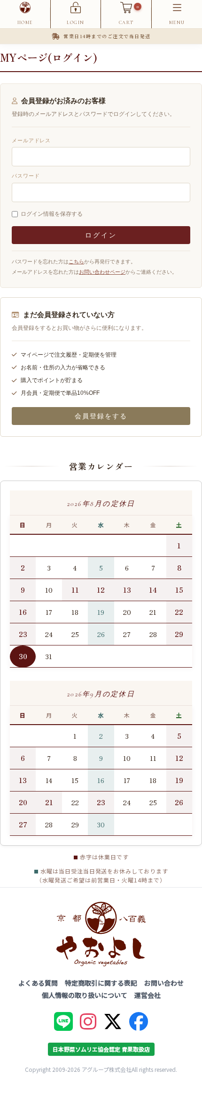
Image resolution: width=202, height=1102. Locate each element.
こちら (76, 261)
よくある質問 (38, 983)
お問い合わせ (164, 983)
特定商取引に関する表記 (101, 983)
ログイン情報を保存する (52, 214)
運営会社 (147, 995)
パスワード (25, 176)
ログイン (101, 235)
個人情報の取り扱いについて (84, 995)
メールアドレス (31, 140)
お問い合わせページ (102, 272)
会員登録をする (101, 416)
